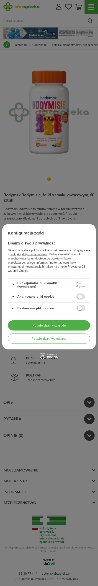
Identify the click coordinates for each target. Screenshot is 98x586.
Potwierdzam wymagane (49, 338)
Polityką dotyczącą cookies (28, 254)
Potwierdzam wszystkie (49, 325)
